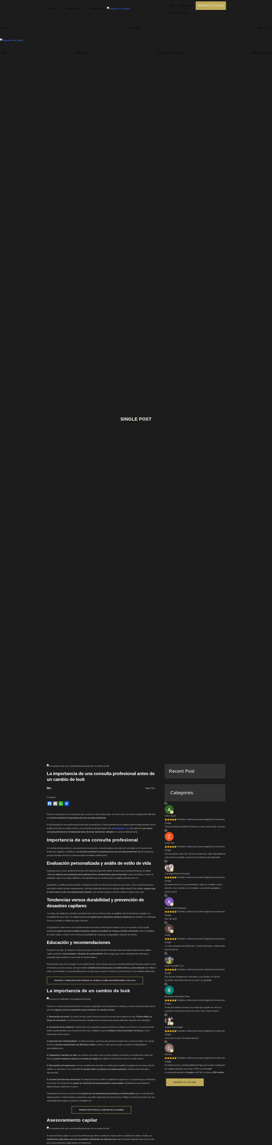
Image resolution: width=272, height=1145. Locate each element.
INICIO (51, 8)
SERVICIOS (96, 8)
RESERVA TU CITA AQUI (211, 5)
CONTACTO (186, 5)
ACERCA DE (72, 8)
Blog (172, 5)
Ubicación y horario (179, 12)
